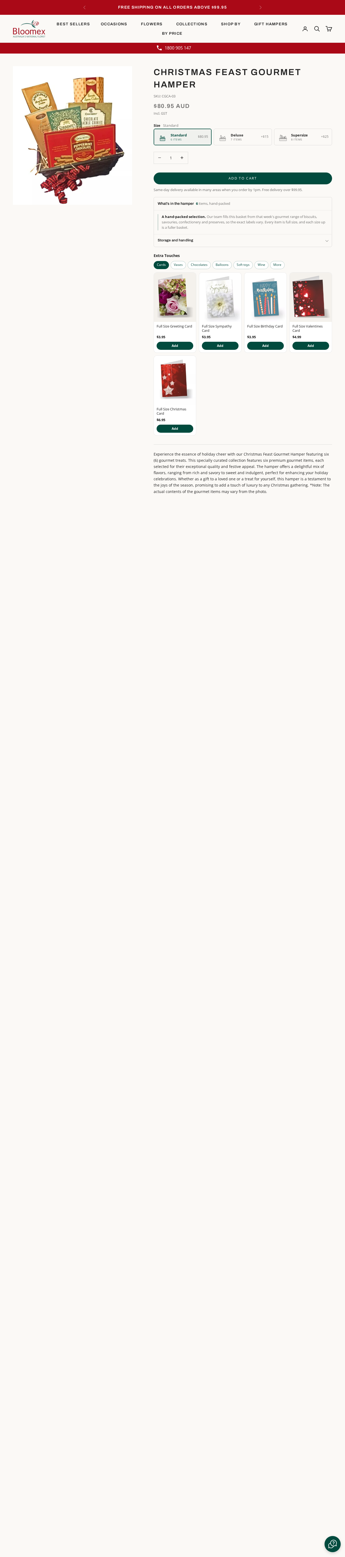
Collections (192, 24)
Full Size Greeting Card (174, 326)
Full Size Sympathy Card (217, 328)
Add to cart (243, 178)
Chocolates (199, 264)
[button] (332, 1544)
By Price (172, 33)
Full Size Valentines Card (307, 328)
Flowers (152, 24)
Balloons (222, 264)
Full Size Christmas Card (171, 411)
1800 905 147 (178, 48)
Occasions (114, 24)
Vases (178, 264)
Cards (161, 264)
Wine (261, 264)
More (277, 264)
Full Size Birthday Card (265, 326)
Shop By (231, 24)
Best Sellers (73, 24)
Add (175, 345)
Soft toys (243, 264)
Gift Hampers (271, 24)
